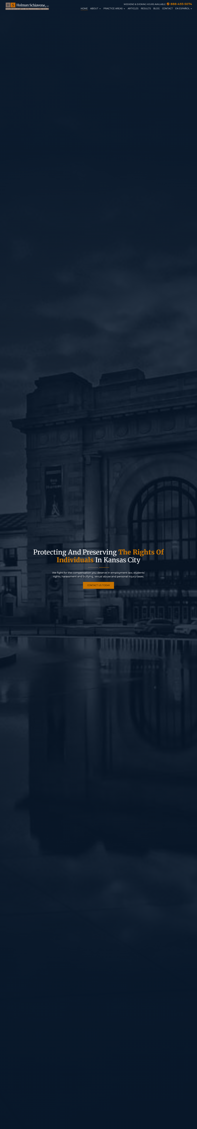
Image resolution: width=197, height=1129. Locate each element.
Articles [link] (133, 9)
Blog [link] (156, 9)
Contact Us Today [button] (98, 585)
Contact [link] (167, 9)
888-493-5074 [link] (181, 4)
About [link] (94, 9)
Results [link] (146, 9)
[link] (27, 6)
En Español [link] (182, 9)
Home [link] (84, 9)
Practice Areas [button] (113, 9)
